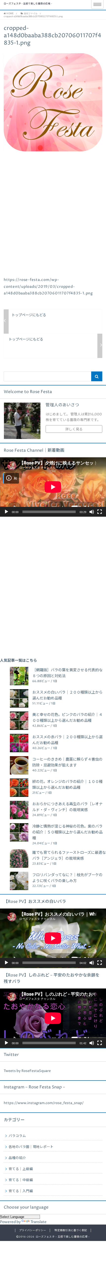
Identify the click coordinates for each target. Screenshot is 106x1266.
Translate (39, 1222)
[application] (53, 487)
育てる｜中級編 (21, 1180)
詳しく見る (74, 429)
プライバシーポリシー (32, 1230)
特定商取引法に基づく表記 (70, 1230)
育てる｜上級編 (21, 1169)
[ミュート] (91, 511)
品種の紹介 (17, 1158)
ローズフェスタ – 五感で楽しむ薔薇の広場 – (28, 3)
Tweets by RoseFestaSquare (27, 1071)
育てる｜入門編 (21, 1191)
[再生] (6, 511)
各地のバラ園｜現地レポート (31, 1147)
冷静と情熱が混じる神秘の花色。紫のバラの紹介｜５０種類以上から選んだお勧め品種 (67, 832)
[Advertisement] (53, 221)
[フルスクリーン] (99, 511)
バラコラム (17, 1136)
